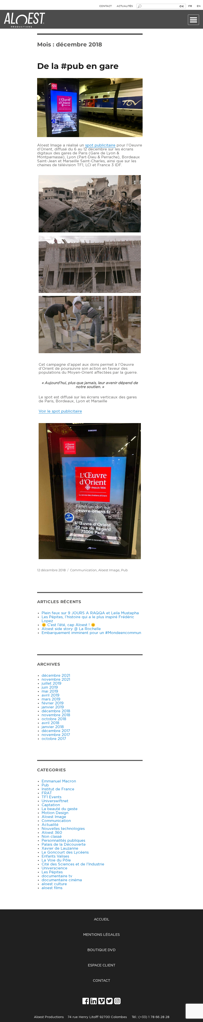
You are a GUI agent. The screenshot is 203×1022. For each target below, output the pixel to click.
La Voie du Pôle (56, 860)
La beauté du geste (59, 809)
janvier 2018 (53, 727)
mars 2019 (51, 699)
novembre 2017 (56, 735)
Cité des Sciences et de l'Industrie (73, 864)
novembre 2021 (56, 679)
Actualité (50, 825)
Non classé (52, 836)
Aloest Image (109, 570)
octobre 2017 (54, 739)
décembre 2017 (56, 731)
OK (181, 6)
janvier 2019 (53, 707)
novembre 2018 (56, 715)
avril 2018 (50, 723)
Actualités (125, 6)
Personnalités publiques (63, 840)
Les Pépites (52, 872)
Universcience (54, 868)
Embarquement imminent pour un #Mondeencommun (91, 633)
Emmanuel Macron (59, 781)
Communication (83, 570)
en (199, 6)
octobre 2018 (54, 719)
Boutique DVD (101, 950)
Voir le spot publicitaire (60, 411)
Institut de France (58, 789)
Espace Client (101, 965)
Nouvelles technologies (63, 829)
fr (190, 6)
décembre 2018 (56, 711)
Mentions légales (101, 935)
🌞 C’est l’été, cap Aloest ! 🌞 (68, 625)
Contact (105, 6)
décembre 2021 (56, 675)
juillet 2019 (51, 683)
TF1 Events (51, 797)
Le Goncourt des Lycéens (65, 852)
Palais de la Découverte (64, 844)
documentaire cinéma (62, 880)
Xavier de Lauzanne (60, 848)
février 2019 (53, 703)
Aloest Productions (24, 20)
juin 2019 (50, 687)
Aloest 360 (52, 833)
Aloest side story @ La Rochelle (71, 629)
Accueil (101, 919)
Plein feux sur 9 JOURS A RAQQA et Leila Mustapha (90, 613)
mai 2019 (50, 691)
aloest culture (54, 884)
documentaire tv (57, 876)
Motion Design (55, 813)
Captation (51, 805)
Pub (124, 570)
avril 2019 (50, 695)
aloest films (52, 888)
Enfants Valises (55, 856)
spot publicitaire (100, 145)
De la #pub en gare (78, 66)
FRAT (47, 793)
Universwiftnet (55, 801)
